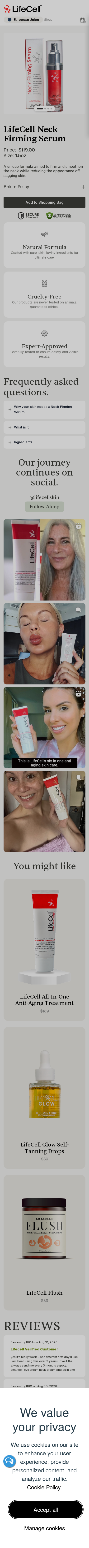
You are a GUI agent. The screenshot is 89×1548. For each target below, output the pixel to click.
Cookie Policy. (44, 1487)
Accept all (45, 1509)
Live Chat (9, 1461)
